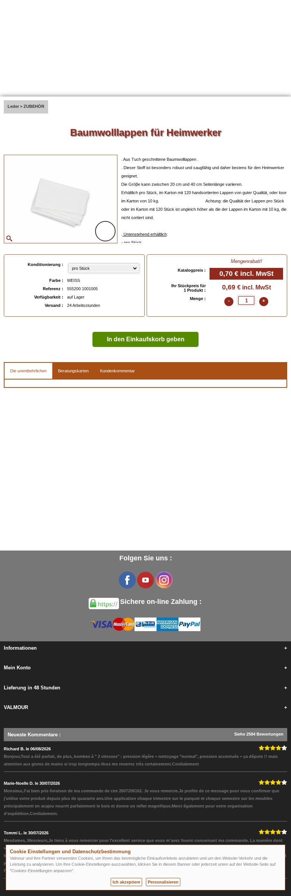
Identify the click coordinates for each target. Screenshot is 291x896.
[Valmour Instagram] (164, 580)
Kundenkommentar (117, 371)
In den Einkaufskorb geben (146, 339)
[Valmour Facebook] (127, 580)
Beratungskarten (73, 371)
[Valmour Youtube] (145, 580)
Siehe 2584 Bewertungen (258, 734)
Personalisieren (163, 882)
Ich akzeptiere (126, 882)
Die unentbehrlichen (28, 371)
